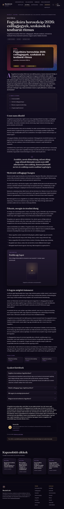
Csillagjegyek (29, 2)
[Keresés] (53, 5)
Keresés (50, 495)
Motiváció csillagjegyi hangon (17, 101)
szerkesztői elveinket (15, 498)
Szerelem (37, 2)
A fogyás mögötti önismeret (16, 108)
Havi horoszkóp (52, 493)
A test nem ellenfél (14, 98)
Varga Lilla (16, 424)
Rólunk (50, 497)
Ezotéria (27, 4)
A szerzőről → (16, 430)
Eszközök (47, 4)
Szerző (50, 500)
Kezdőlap (9, 14)
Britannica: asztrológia (18, 434)
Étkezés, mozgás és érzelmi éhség (18, 104)
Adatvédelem (52, 504)
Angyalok (20, 4)
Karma (41, 4)
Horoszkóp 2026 (19, 2)
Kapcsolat (47, 7)
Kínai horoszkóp (45, 2)
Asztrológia (34, 4)
